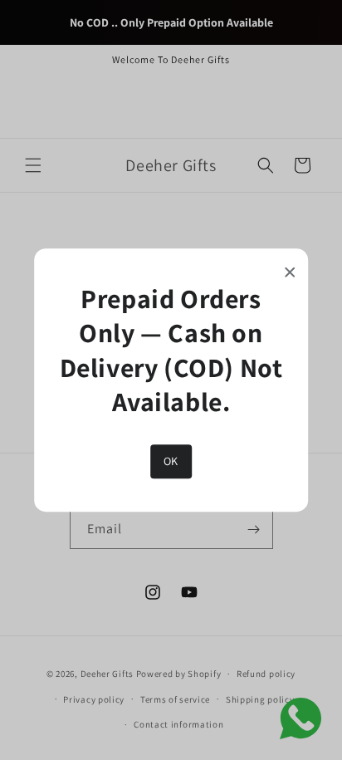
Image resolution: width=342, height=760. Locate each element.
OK (171, 461)
